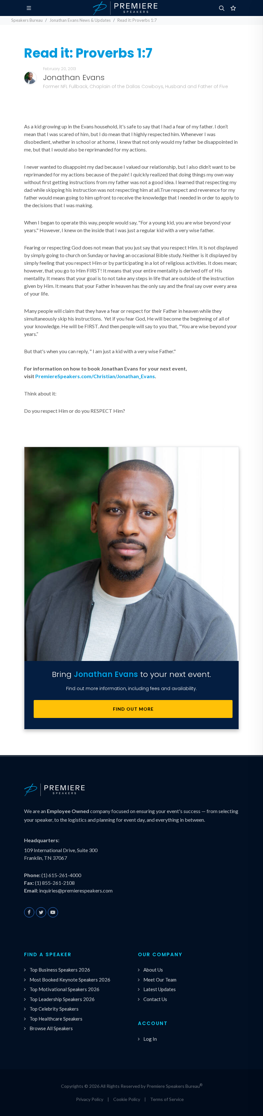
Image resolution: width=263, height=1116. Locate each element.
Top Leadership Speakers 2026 (62, 999)
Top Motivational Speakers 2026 (64, 989)
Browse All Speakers (51, 1028)
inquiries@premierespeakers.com (76, 890)
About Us (153, 970)
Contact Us (155, 999)
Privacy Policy (89, 1099)
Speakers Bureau (27, 20)
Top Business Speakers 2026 (60, 970)
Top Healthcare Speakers (56, 1019)
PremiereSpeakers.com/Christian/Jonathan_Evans (95, 376)
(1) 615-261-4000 (61, 875)
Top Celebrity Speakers (54, 1009)
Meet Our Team (159, 979)
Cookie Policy (126, 1099)
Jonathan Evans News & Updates (80, 20)
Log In (150, 1039)
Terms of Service (167, 1099)
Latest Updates (159, 989)
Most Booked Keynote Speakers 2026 (70, 979)
